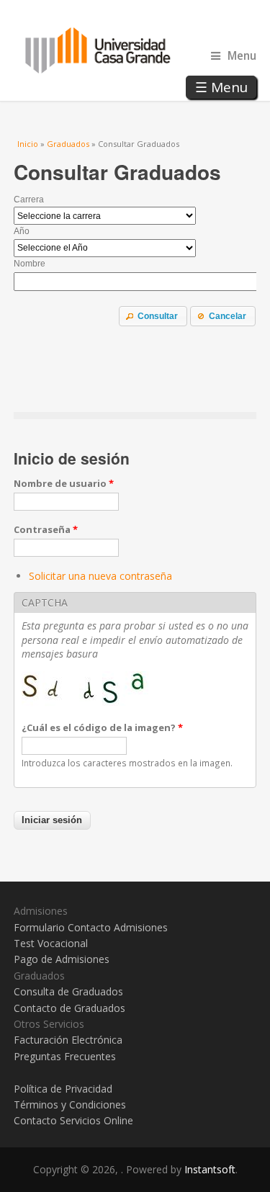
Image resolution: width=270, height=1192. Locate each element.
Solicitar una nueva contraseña (100, 576)
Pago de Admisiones (61, 959)
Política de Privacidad (63, 1088)
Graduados (68, 143)
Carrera (29, 199)
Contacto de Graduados (69, 1008)
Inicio (27, 143)
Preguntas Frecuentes (65, 1056)
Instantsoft (209, 1169)
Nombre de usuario (64, 483)
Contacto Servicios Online (73, 1120)
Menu (242, 55)
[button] (153, 316)
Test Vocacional (51, 943)
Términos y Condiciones (70, 1104)
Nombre (29, 264)
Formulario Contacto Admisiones (91, 927)
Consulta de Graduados (68, 991)
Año (22, 231)
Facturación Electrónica (68, 1040)
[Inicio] (135, 50)
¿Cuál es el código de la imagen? (102, 727)
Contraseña (46, 529)
